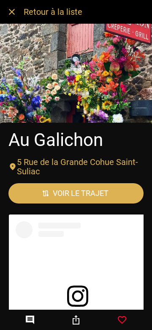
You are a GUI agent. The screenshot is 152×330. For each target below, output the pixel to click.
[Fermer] (12, 12)
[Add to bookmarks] (122, 320)
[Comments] (30, 320)
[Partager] (76, 320)
